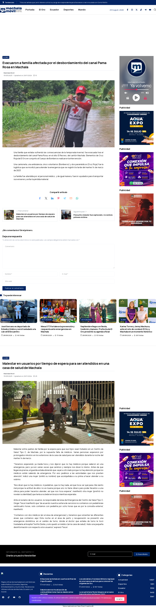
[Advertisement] (78, 33)
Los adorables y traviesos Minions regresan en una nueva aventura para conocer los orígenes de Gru (97, 581)
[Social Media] (127, 9)
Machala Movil (9, 73)
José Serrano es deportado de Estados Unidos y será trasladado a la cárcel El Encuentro (18, 329)
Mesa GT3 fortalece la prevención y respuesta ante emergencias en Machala (57, 329)
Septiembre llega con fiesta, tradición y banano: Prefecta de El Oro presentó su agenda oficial (96, 329)
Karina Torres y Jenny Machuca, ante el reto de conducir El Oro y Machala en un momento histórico (136, 329)
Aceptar (119, 599)
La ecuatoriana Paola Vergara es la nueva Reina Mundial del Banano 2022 (96, 593)
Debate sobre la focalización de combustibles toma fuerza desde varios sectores (56, 592)
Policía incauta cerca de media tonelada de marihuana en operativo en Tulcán (49, 2)
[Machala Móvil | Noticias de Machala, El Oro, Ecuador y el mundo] (11, 9)
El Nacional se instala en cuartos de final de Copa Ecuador (58, 580)
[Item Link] (18, 311)
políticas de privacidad (90, 598)
